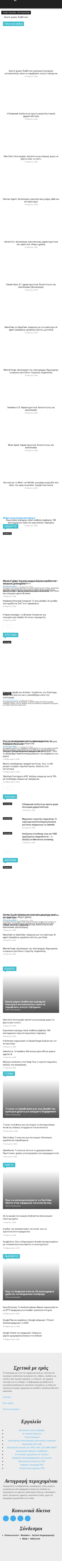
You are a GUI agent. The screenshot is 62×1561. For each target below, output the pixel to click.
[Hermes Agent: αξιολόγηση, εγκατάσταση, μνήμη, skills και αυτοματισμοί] (31, 172)
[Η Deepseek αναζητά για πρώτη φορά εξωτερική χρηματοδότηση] (31, 86)
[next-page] (9, 626)
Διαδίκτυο (7, 533)
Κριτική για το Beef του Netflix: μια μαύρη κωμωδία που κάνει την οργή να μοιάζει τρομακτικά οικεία (31, 483)
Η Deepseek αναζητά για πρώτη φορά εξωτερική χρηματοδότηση (31, 115)
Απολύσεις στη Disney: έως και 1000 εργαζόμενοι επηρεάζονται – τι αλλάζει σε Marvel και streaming (39, 837)
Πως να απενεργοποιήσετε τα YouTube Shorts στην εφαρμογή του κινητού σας (28, 1201)
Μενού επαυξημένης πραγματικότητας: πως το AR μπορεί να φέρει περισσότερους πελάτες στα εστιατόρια (28, 766)
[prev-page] (4, 626)
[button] (6, 1548)
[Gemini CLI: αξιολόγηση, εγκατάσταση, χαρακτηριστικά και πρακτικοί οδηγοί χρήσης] (31, 215)
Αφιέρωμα (7, 867)
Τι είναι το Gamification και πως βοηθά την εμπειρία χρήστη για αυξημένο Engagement (30, 1110)
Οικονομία (7, 804)
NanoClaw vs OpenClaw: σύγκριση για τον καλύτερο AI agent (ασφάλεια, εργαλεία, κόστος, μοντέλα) (31, 328)
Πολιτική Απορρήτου (11, 1409)
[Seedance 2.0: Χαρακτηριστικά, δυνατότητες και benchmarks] (31, 380)
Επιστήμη (7, 642)
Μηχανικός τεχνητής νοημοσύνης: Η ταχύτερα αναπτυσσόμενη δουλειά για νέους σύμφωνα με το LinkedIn (39, 822)
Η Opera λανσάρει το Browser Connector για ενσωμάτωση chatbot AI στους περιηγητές (24, 616)
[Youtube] (28, 1518)
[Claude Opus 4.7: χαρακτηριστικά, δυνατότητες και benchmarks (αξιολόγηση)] (31, 257)
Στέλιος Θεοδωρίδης (10, 586)
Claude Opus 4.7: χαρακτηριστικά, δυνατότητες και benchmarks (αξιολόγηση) (31, 285)
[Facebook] (6, 1518)
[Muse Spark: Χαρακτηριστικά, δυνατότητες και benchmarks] (31, 418)
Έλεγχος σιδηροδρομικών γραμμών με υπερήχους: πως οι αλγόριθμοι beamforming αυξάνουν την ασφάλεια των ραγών (30, 754)
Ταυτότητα (7, 1397)
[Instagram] (13, 1518)
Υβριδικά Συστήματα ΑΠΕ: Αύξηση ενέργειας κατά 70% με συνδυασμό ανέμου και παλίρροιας (29, 777)
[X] (20, 1518)
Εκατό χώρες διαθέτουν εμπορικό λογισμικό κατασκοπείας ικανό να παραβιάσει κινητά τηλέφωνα (31, 72)
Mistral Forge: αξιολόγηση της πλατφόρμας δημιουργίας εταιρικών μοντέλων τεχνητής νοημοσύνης (31, 371)
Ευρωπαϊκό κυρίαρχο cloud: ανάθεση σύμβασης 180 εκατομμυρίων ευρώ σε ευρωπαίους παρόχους (31, 521)
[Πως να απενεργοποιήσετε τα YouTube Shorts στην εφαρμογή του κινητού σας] (31, 1190)
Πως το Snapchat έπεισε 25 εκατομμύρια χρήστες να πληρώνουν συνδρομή (29, 1293)
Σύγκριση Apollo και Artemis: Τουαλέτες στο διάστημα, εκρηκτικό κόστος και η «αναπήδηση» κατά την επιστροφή (30, 695)
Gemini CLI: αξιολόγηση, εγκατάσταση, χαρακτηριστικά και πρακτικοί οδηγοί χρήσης (31, 243)
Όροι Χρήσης (8, 1403)
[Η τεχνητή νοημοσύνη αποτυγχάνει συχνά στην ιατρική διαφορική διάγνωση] (31, 710)
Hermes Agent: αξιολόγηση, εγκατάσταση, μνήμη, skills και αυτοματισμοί (31, 200)
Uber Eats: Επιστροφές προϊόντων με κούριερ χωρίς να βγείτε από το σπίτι (31, 157)
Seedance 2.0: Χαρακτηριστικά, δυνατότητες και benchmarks (31, 408)
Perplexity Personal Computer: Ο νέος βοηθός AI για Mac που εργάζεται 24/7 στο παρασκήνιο (30, 602)
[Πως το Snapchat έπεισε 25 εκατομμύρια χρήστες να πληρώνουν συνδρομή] (31, 1281)
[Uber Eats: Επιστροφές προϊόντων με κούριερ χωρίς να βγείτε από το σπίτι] (31, 129)
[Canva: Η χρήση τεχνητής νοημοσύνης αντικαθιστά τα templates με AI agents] (31, 549)
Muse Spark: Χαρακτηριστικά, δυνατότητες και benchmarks (31, 446)
